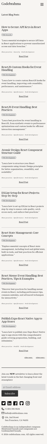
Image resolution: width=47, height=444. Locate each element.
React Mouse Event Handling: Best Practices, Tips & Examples (22, 277)
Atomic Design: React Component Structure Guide (22, 151)
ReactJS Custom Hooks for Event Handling (21, 68)
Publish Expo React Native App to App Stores (22, 320)
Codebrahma (11, 3)
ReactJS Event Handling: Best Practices (19, 108)
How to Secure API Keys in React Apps (21, 28)
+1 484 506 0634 (12, 408)
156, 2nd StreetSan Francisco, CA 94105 (16, 418)
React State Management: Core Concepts (20, 234)
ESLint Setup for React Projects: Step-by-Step (21, 194)
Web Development (8, 75)
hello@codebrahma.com (16, 412)
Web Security (7, 35)
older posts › (28, 357)
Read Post (23, 56)
